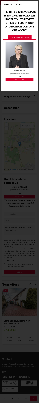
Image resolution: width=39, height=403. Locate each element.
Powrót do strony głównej (19, 37)
